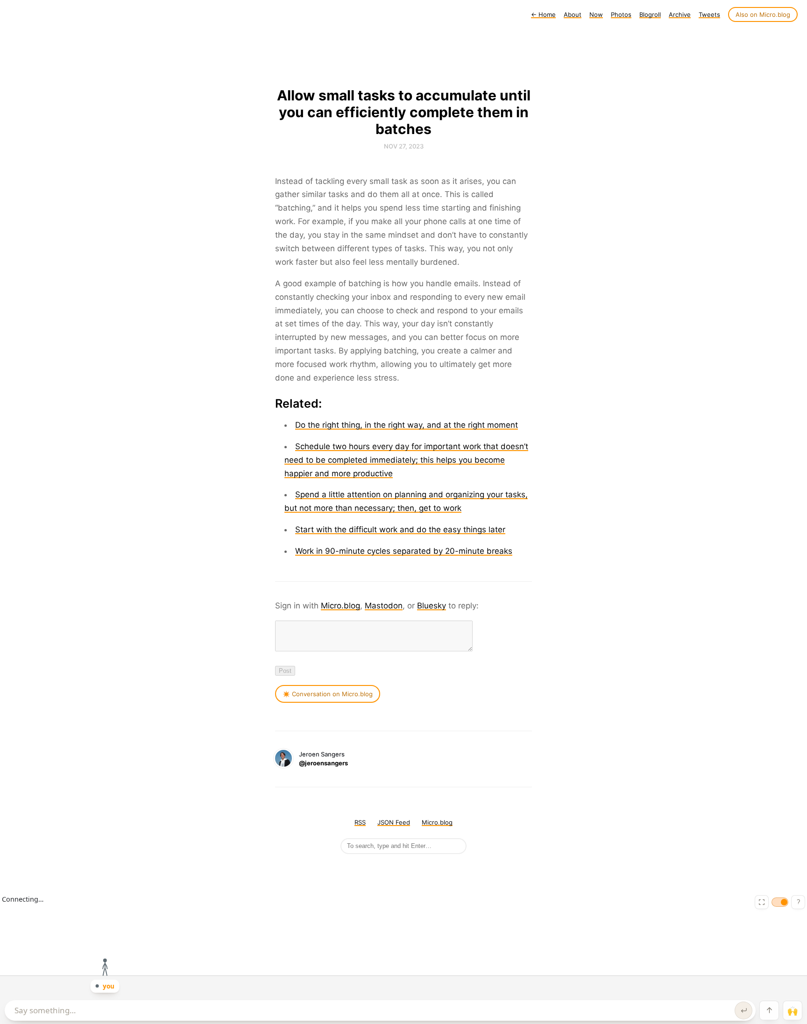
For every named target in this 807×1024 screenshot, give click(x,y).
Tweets (709, 14)
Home (543, 14)
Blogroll (650, 14)
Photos (621, 14)
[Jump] (769, 1010)
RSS (360, 822)
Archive (680, 14)
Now (596, 14)
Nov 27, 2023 (404, 146)
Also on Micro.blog (763, 14)
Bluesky (431, 605)
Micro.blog (340, 605)
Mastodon (384, 605)
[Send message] (743, 1010)
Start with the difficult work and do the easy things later (400, 529)
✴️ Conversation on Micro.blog (328, 694)
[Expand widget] (762, 902)
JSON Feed (393, 822)
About (572, 14)
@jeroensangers (323, 763)
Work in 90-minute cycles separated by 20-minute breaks (403, 551)
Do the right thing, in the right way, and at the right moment (406, 425)
